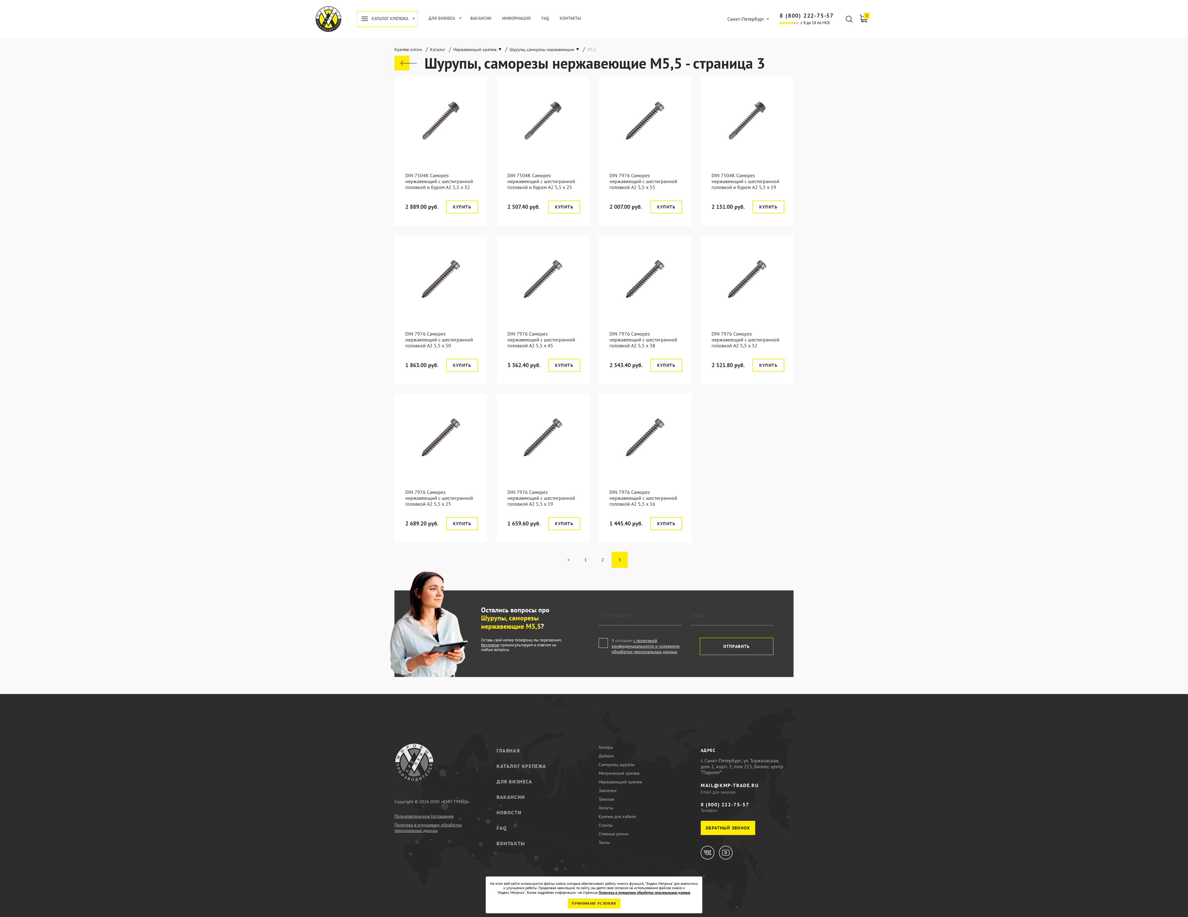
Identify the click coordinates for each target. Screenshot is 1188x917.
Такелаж (606, 799)
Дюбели (606, 756)
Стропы (606, 825)
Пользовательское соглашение (424, 816)
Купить (462, 207)
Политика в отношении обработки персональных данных (428, 827)
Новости (509, 812)
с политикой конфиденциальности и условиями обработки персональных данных (646, 646)
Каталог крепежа (390, 18)
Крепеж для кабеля (617, 816)
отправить (736, 646)
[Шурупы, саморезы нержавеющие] (405, 63)
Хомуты (606, 808)
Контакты (570, 18)
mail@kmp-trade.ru (730, 785)
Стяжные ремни (614, 834)
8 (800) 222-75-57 (807, 15)
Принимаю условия (594, 903)
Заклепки (608, 790)
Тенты (604, 842)
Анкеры (606, 747)
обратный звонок (728, 828)
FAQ (545, 18)
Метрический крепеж (619, 773)
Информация (516, 18)
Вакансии (480, 18)
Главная (508, 751)
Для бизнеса (441, 18)
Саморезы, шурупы (617, 764)
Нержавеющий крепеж (620, 782)
